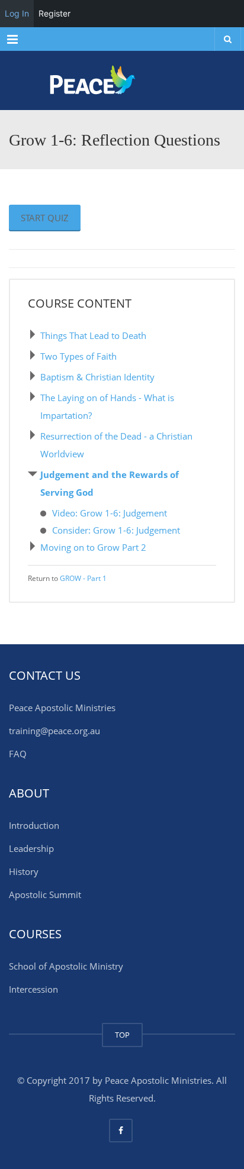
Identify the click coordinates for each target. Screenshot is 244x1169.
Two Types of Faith (78, 356)
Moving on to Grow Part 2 (93, 547)
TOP (122, 1034)
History (23, 871)
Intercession (33, 989)
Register (54, 13)
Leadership (31, 848)
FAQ (18, 754)
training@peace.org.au (54, 731)
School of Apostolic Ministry (66, 966)
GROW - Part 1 (83, 578)
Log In (17, 13)
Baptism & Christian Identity (97, 377)
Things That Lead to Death (93, 335)
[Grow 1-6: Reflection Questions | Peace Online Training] (122, 80)
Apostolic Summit (45, 894)
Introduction (34, 825)
